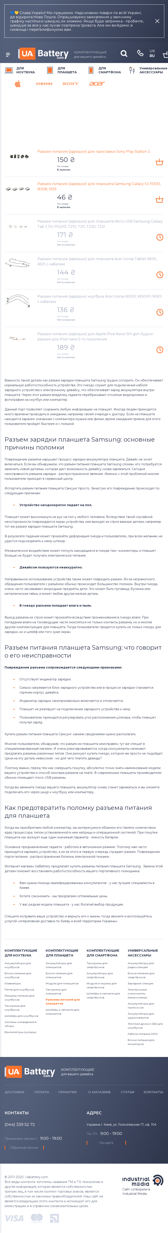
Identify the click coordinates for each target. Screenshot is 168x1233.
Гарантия (67, 1092)
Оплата (41, 1092)
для (25, 70)
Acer (97, 84)
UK (152, 51)
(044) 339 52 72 (20, 1124)
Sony (71, 84)
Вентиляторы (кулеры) (20, 1032)
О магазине (99, 1092)
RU (152, 56)
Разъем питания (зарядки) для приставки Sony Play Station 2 (93, 151)
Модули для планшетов (62, 983)
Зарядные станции (140, 983)
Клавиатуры (13, 983)
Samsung (44, 84)
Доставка (14, 1092)
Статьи (127, 1092)
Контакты (153, 1092)
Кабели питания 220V (143, 1033)
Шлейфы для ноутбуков (21, 1015)
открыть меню (8, 55)
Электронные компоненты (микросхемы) (137, 993)
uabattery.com (30, 1072)
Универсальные (153, 70)
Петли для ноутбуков (19, 989)
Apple (18, 84)
